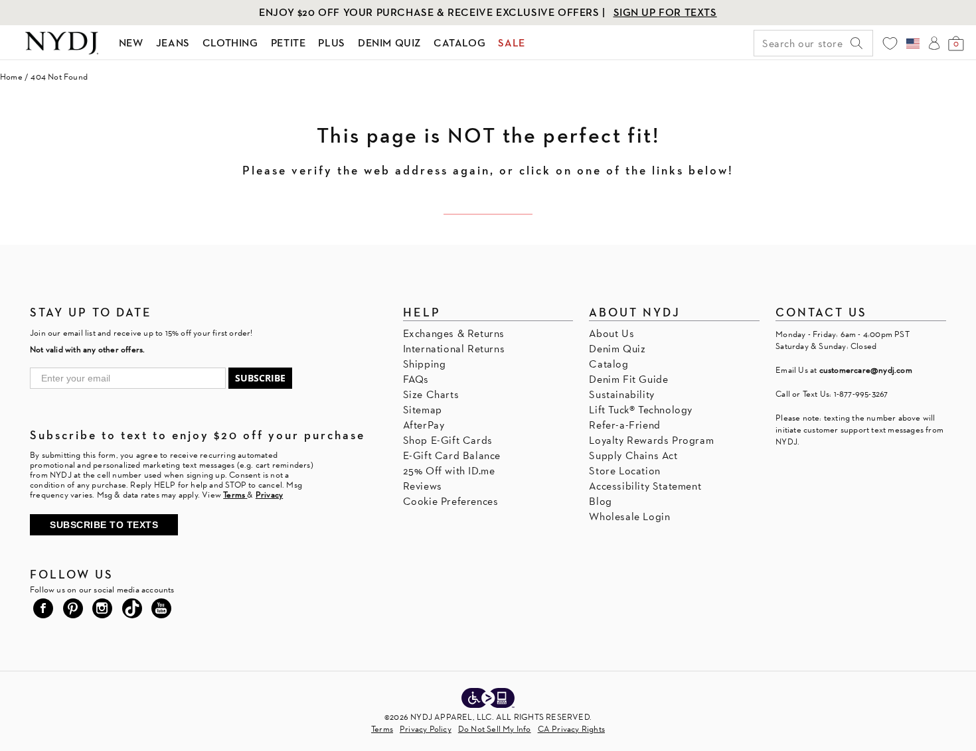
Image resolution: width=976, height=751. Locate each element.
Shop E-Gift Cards (448, 440)
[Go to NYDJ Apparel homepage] (61, 43)
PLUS (331, 43)
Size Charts (431, 394)
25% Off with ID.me (449, 471)
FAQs (416, 379)
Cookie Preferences (451, 501)
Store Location (624, 471)
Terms (382, 728)
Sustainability (621, 394)
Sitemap (422, 410)
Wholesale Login (629, 516)
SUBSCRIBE (260, 378)
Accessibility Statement (645, 486)
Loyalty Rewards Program (651, 440)
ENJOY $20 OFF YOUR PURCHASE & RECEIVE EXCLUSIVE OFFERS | (433, 12)
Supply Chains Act (633, 455)
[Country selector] (913, 43)
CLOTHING (230, 43)
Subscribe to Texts (104, 524)
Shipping (424, 364)
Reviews (422, 486)
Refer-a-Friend (624, 425)
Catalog (608, 364)
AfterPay (424, 425)
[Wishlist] (890, 43)
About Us (611, 333)
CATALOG (459, 43)
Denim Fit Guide (628, 379)
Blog (600, 501)
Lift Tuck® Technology (640, 410)
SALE (511, 43)
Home (11, 76)
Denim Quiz (617, 349)
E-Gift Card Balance (452, 455)
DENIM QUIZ (389, 43)
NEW (131, 43)
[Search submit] (856, 43)
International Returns (454, 349)
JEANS (173, 43)
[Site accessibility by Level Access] (488, 699)
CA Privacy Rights (571, 728)
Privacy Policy (425, 728)
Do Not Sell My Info (494, 728)
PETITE (288, 43)
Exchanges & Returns (454, 333)
